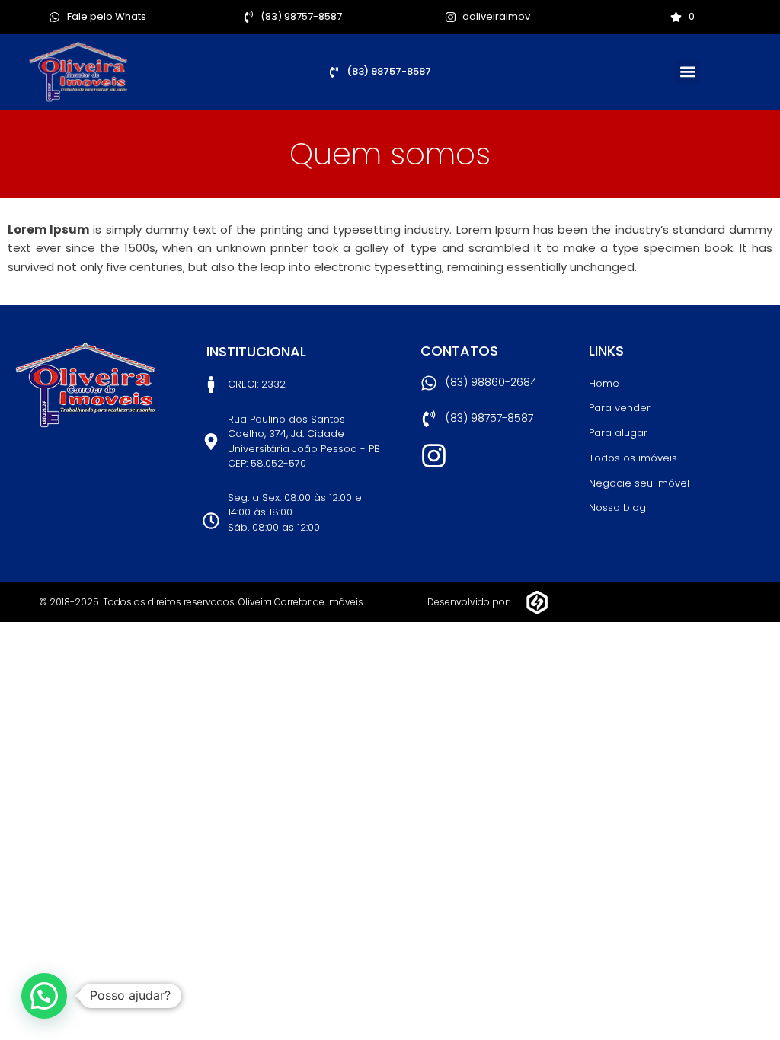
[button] (687, 72)
